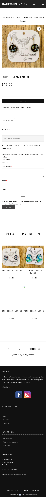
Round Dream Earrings (24, 17)
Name (4, 181)
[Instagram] (27, 394)
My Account (7, 445)
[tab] (8, 120)
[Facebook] (18, 394)
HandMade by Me (14, 4)
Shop (4, 416)
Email (4, 189)
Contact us (6, 423)
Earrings (11, 17)
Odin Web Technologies (29, 495)
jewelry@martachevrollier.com (16, 475)
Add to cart (24, 101)
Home (4, 17)
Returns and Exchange (10, 442)
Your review (7, 167)
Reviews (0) (8, 120)
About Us (6, 420)
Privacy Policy (7, 439)
